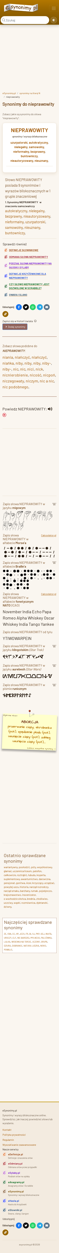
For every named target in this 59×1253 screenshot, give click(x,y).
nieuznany (41, 160)
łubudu (32, 875)
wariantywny (11, 867)
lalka (7, 941)
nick (39, 369)
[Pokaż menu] (53, 8)
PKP (37, 934)
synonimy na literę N (30, 93)
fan (9, 934)
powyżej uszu (11, 886)
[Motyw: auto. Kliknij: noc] (53, 20)
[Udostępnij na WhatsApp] (33, 307)
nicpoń (49, 375)
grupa (44, 941)
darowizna (44, 878)
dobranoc (17, 945)
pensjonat (9, 882)
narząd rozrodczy (39, 886)
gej (42, 934)
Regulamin (8, 1139)
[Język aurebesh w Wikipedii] (54, 667)
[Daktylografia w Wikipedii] (54, 506)
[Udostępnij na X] (26, 307)
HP (17, 934)
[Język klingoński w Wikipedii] (54, 648)
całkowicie (10, 875)
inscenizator (29, 894)
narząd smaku (11, 890)
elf (14, 937)
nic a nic (47, 380)
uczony (36, 941)
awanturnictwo (29, 878)
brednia (31, 898)
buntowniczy (29, 156)
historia (24, 886)
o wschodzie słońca (15, 898)
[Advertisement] (29, 57)
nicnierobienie (15, 375)
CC (13, 934)
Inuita (48, 934)
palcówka (46, 937)
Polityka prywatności (14, 1134)
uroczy (7, 937)
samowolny (36, 147)
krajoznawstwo (12, 894)
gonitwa (20, 882)
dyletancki (42, 902)
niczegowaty (13, 380)
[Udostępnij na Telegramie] (40, 307)
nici (30, 369)
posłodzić (24, 867)
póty (33, 867)
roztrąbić (22, 875)
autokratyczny (38, 142)
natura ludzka (31, 945)
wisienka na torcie (21, 941)
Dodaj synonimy (16, 326)
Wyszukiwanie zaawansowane (19, 1144)
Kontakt (6, 1129)
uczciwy (8, 902)
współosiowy (44, 867)
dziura (7, 945)
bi (30, 934)
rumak (34, 890)
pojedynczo (45, 890)
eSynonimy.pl (9, 93)
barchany (25, 890)
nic (15, 369)
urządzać (49, 882)
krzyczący (37, 882)
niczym (32, 380)
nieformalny (21, 151)
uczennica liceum (22, 871)
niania (7, 357)
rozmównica (28, 902)
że (5, 934)
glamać (8, 871)
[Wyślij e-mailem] (47, 307)
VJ (33, 934)
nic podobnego (15, 386)
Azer (28, 882)
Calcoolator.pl (48, 535)
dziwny (7, 906)
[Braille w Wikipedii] (54, 565)
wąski (17, 902)
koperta (41, 875)
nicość (35, 375)
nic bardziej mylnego (28, 937)
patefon (37, 871)
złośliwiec (42, 898)
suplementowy (12, 878)
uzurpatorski (18, 142)
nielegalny (20, 147)
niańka (8, 363)
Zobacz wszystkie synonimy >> (41, 748)
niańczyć (22, 357)
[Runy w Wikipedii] (54, 687)
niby (19, 363)
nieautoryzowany (21, 160)
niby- (46, 363)
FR (27, 934)
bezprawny (37, 151)
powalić (8, 949)
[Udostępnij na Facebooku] (19, 307)
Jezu (22, 934)
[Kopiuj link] (5, 314)
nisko (43, 945)
